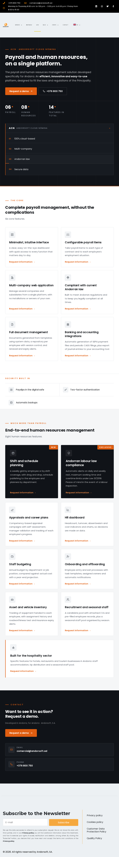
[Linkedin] (96, 6)
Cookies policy (95, 822)
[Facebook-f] (113, 6)
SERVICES (17, 25)
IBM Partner (29, 25)
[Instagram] (102, 6)
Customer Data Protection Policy (96, 830)
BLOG (44, 25)
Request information (21, 261)
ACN (37, 25)
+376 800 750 (55, 91)
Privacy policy (28, 833)
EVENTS (54, 25)
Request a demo (19, 91)
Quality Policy (94, 838)
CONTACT (65, 25)
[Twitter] (107, 6)
